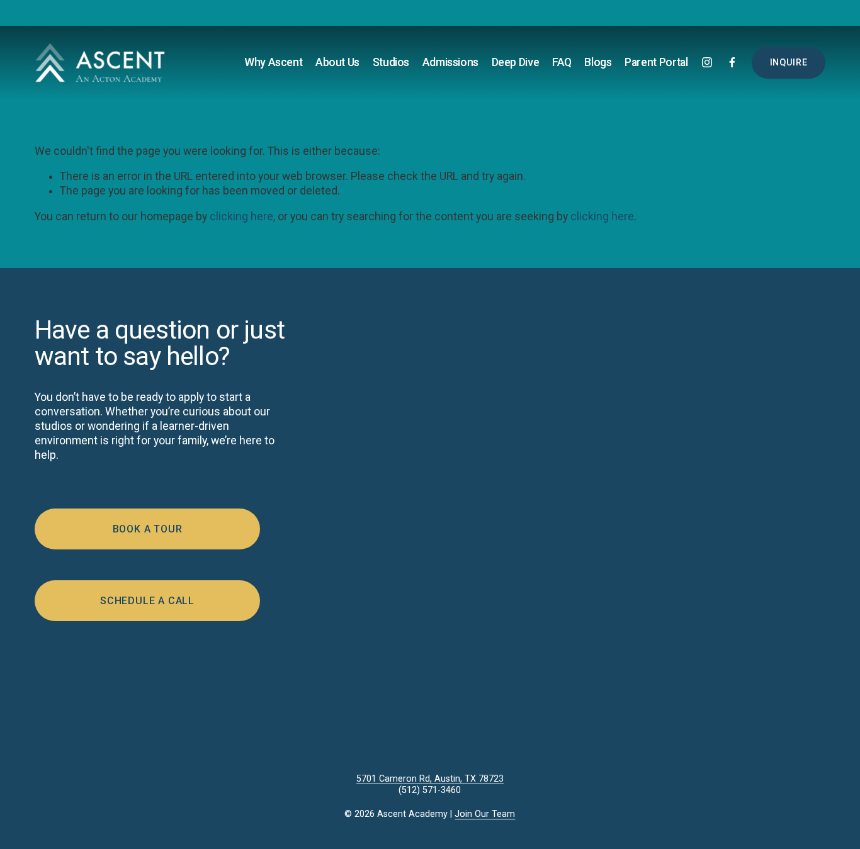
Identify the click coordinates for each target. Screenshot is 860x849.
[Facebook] (732, 62)
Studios (391, 62)
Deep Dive (516, 62)
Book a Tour (148, 529)
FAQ (562, 62)
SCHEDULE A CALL (147, 601)
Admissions (450, 62)
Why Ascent (273, 62)
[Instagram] (707, 62)
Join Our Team (485, 814)
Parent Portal (656, 62)
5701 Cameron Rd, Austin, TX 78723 (430, 778)
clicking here (241, 216)
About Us (337, 62)
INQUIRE (789, 62)
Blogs (597, 62)
